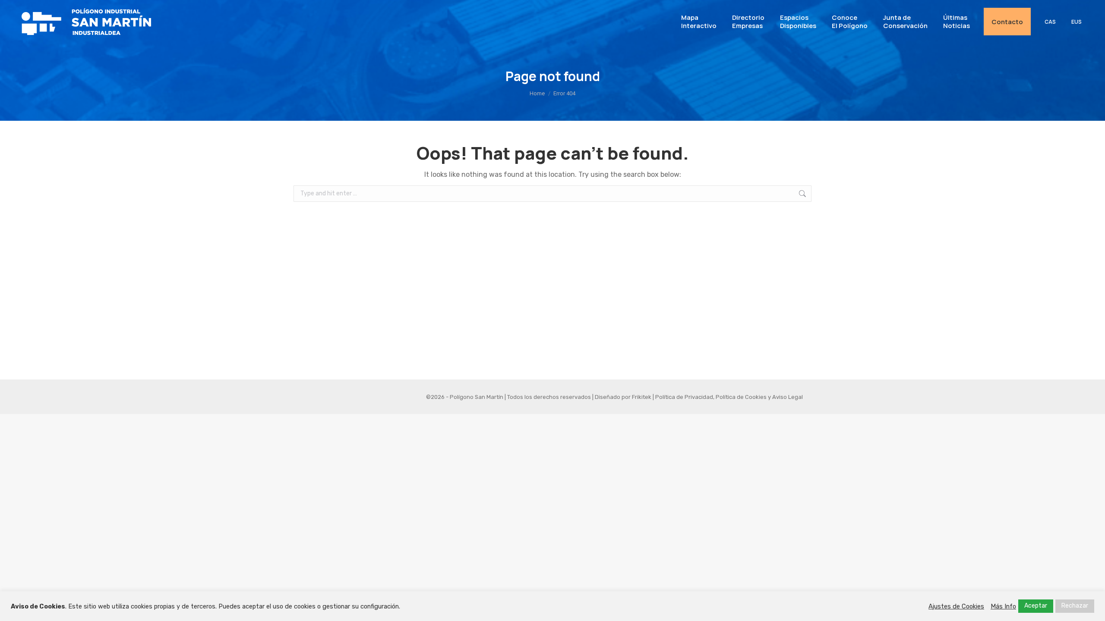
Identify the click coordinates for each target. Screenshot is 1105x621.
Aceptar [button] (1035, 605)
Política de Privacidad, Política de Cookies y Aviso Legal (729, 397)
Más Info (1003, 606)
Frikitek (641, 397)
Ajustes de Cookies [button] (956, 606)
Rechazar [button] (1074, 605)
